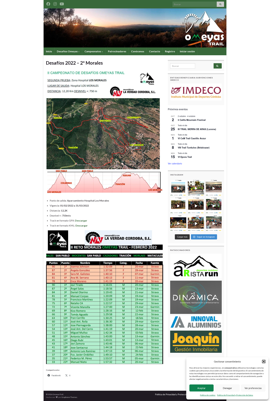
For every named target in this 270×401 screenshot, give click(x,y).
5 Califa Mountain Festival (192, 119)
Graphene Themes (69, 397)
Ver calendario (175, 163)
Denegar (227, 388)
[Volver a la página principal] (135, 27)
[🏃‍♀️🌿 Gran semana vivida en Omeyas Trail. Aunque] (214, 188)
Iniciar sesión (187, 51)
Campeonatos (93, 51)
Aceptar (201, 388)
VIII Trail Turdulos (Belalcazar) (194, 147)
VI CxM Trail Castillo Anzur (192, 138)
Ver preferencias (253, 388)
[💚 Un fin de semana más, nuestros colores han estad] (196, 206)
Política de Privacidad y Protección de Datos (235, 395)
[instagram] (55, 3)
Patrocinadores (117, 51)
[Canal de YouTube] (61, 3)
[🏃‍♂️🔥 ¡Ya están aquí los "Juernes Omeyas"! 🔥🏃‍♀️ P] (214, 224)
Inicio (49, 51)
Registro (170, 51)
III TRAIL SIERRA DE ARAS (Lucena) (197, 129)
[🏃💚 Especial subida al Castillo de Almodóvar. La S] (178, 224)
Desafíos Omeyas (67, 51)
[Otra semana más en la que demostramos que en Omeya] (178, 206)
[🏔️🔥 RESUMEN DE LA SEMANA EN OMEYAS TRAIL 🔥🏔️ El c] (178, 188)
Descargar (81, 220)
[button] (263, 361)
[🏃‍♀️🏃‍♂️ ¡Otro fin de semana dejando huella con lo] (196, 188)
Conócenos (137, 51)
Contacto (154, 51)
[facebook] (48, 3)
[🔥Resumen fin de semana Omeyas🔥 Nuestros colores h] (196, 224)
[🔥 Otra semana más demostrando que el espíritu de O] (214, 206)
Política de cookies (207, 395)
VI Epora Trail (185, 156)
